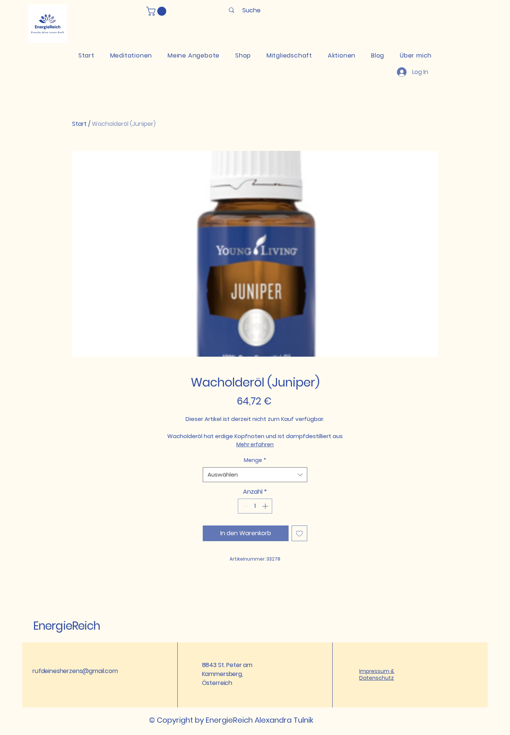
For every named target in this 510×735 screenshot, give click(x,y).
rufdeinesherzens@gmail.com (75, 671)
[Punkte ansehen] (319, 29)
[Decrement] (244, 506)
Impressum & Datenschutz (376, 674)
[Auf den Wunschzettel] (299, 533)
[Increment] (266, 506)
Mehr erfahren (255, 444)
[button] (157, 11)
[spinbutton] (255, 506)
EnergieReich (66, 626)
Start (79, 124)
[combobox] (255, 475)
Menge (255, 460)
